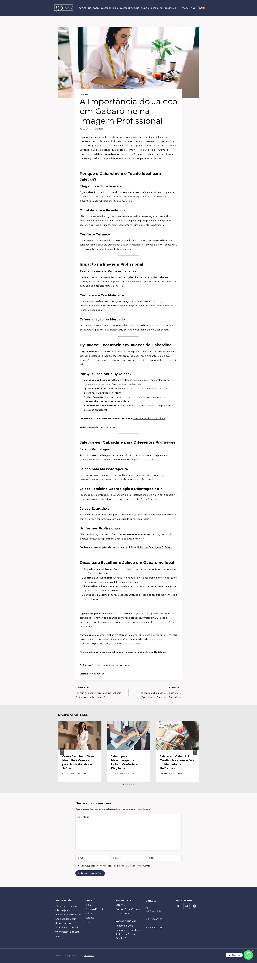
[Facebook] (194, 906)
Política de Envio (124, 926)
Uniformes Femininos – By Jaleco (154, 547)
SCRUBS (145, 8)
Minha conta (122, 913)
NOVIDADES (94, 8)
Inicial (88, 905)
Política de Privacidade (128, 930)
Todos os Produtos (95, 909)
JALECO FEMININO (110, 8)
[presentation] (79, 735)
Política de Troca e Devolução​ (125, 936)
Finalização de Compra (128, 909)
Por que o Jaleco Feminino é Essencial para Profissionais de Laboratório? (98, 693)
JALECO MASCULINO (129, 8)
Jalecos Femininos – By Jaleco (149, 418)
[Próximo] (195, 751)
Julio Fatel (87, 129)
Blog (87, 922)
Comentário (83, 817)
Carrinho (120, 905)
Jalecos (84, 94)
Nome (80, 858)
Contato (89, 917)
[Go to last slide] (62, 751)
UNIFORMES (156, 8)
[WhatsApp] (186, 906)
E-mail (117, 858)
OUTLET (82, 8)
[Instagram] (179, 906)
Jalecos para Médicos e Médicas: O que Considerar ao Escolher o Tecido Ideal (161, 693)
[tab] (123, 784)
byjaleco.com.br (108, 427)
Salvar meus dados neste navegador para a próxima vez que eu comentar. (114, 866)
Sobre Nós (90, 913)
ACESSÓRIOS (170, 8)
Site (151, 858)
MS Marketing (89, 956)
